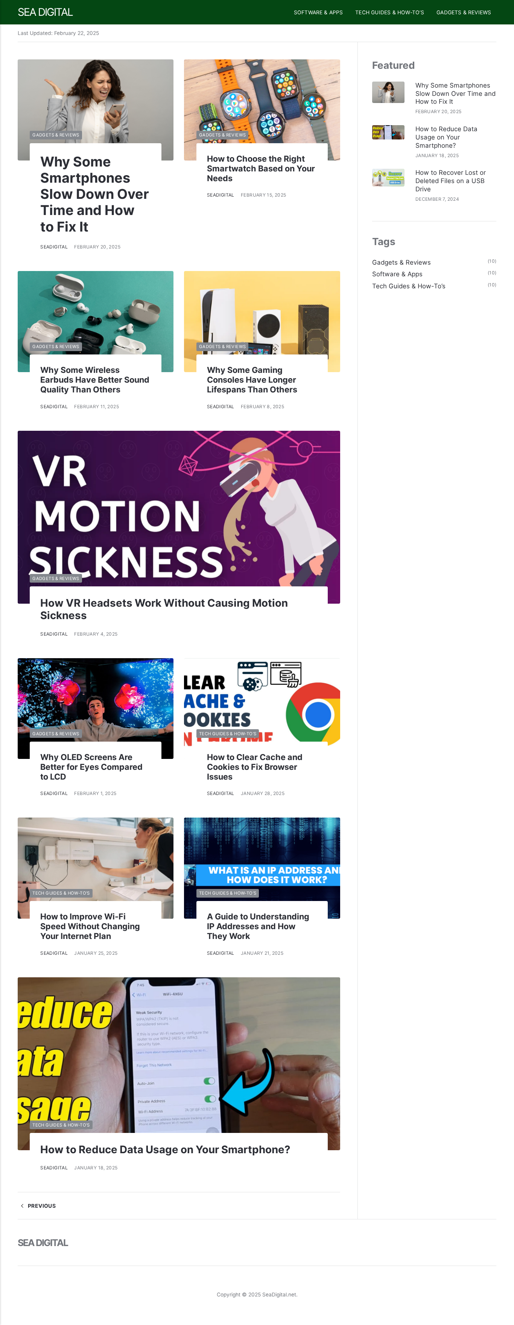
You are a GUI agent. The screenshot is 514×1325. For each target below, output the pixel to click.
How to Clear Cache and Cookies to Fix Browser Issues (255, 766)
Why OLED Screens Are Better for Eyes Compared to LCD (91, 766)
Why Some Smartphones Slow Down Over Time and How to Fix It (94, 194)
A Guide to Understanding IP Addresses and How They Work (258, 926)
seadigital (54, 247)
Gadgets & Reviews (463, 12)
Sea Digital (45, 12)
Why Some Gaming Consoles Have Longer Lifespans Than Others (252, 379)
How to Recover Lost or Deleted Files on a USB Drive (450, 181)
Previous (41, 1206)
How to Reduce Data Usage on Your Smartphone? (165, 1149)
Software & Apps (318, 12)
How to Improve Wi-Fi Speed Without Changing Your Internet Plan (90, 926)
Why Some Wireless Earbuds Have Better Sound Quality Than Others (94, 379)
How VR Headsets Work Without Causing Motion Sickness (164, 609)
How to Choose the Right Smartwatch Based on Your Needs (261, 168)
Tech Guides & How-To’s (389, 12)
